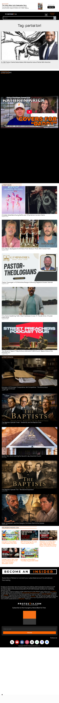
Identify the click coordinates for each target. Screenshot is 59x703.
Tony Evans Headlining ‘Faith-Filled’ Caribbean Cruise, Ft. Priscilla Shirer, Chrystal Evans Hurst (27, 316)
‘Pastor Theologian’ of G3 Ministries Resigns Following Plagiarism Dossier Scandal (27, 282)
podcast (6, 595)
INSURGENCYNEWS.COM (10, 528)
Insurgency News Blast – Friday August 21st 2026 (9, 542)
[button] (46, 14)
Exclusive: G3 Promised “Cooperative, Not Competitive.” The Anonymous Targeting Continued (25, 388)
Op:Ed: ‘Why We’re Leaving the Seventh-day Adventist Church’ (21, 456)
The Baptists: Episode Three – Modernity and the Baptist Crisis (21, 422)
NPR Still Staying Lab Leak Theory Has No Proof (29, 542)
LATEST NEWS (6, 185)
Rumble (49, 594)
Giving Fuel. (22, 598)
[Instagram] (27, 642)
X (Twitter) (53, 591)
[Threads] (32, 642)
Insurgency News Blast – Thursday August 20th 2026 (29, 560)
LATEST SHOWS (6, 72)
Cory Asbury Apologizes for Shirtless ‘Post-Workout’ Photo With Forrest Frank (26, 249)
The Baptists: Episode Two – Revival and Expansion (18, 489)
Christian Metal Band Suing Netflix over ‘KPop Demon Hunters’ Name (23, 215)
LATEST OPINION (7, 357)
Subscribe (29, 632)
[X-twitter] (12, 642)
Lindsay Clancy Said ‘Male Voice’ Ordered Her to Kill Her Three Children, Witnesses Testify (10, 561)
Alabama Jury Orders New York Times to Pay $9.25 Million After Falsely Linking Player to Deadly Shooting (48, 544)
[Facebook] (22, 642)
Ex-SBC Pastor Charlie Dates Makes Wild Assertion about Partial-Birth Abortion (25, 62)
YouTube (44, 594)
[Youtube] (17, 642)
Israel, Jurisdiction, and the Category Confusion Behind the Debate (23, 523)
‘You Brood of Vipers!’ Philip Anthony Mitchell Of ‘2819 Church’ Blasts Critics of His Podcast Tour (27, 352)
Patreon (33, 596)
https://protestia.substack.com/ (30, 592)
